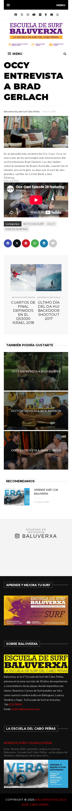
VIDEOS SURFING (16, 229)
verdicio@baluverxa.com (25, 709)
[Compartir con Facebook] (8, 243)
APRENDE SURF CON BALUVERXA (28, 743)
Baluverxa (39, 536)
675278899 (15, 704)
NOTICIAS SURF (33, 223)
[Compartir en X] (17, 243)
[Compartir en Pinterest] (26, 243)
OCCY (51, 223)
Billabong (9, 177)
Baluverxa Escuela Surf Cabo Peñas (22, 111)
